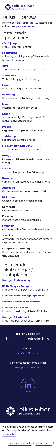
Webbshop (9, 136)
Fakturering (9, 53)
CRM (5, 66)
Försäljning (9, 43)
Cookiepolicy (9, 434)
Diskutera (8, 197)
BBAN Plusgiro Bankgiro (17, 286)
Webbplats (9, 75)
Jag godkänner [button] (44, 443)
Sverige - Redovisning (16, 280)
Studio (6, 168)
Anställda (8, 187)
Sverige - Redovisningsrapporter (23, 295)
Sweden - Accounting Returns (21, 301)
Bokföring (8, 94)
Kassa (6, 113)
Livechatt (8, 226)
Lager (6, 85)
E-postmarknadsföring (17, 146)
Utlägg (6, 155)
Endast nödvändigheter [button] (19, 443)
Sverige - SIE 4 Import (15, 317)
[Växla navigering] (51, 7)
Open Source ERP (24, 26)
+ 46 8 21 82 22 (28, 353)
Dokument (9, 178)
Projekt (6, 127)
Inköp (5, 104)
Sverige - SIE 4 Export (15, 307)
